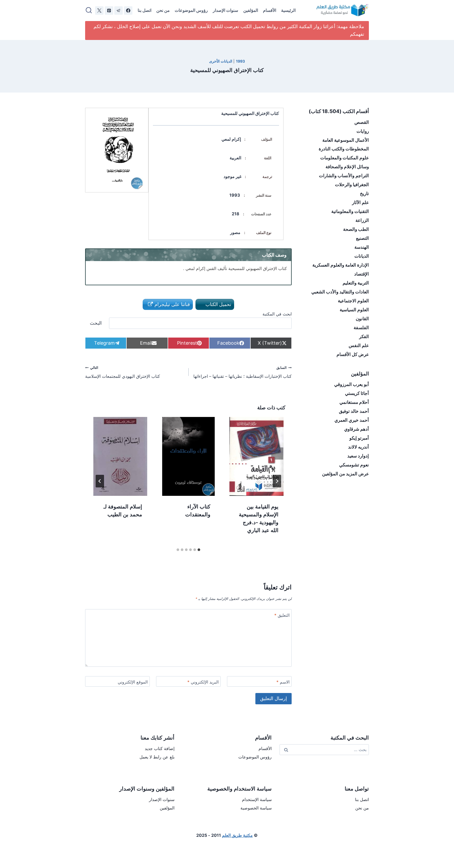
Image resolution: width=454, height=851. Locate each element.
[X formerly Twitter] (99, 10)
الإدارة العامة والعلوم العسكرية (340, 265)
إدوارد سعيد (358, 455)
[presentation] (256, 456)
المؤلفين (250, 10)
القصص (361, 122)
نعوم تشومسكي (354, 464)
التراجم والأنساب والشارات (344, 175)
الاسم (283, 682)
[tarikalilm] (118, 10)
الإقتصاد (361, 274)
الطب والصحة (356, 229)
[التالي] (100, 481)
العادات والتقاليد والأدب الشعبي (340, 291)
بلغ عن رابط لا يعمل (157, 757)
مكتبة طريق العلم (237, 835)
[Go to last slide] (277, 481)
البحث (96, 323)
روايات (363, 131)
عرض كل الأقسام (353, 354)
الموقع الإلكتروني (133, 682)
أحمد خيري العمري (351, 420)
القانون (362, 318)
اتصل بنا (144, 10)
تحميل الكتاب (217, 304)
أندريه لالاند (358, 447)
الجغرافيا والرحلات (352, 184)
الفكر (364, 336)
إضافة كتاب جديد (159, 748)
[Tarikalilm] (128, 10)
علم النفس (359, 345)
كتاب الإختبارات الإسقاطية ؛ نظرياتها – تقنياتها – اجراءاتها (242, 372)
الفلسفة (361, 327)
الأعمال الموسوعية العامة (345, 140)
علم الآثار (360, 202)
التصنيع (362, 238)
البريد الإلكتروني (203, 682)
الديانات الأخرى (220, 61)
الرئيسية (288, 10)
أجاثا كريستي (357, 393)
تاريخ (364, 193)
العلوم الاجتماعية (353, 300)
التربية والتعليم (356, 283)
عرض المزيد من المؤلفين (345, 473)
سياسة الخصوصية (256, 808)
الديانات (361, 256)
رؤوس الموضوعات (191, 10)
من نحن (163, 10)
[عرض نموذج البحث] (88, 10)
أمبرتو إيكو (359, 438)
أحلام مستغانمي (354, 402)
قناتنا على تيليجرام (171, 304)
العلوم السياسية (354, 309)
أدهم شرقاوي (356, 429)
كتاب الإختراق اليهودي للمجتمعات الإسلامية (122, 372)
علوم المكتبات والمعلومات (344, 157)
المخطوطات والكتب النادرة (344, 148)
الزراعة (362, 220)
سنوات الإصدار (225, 10)
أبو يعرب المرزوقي (351, 384)
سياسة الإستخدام (257, 799)
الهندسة (361, 247)
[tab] (199, 549)
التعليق (282, 615)
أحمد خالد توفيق (354, 411)
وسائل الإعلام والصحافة (347, 166)
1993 (240, 61)
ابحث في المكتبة (277, 314)
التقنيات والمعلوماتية (350, 211)
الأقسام (269, 10)
